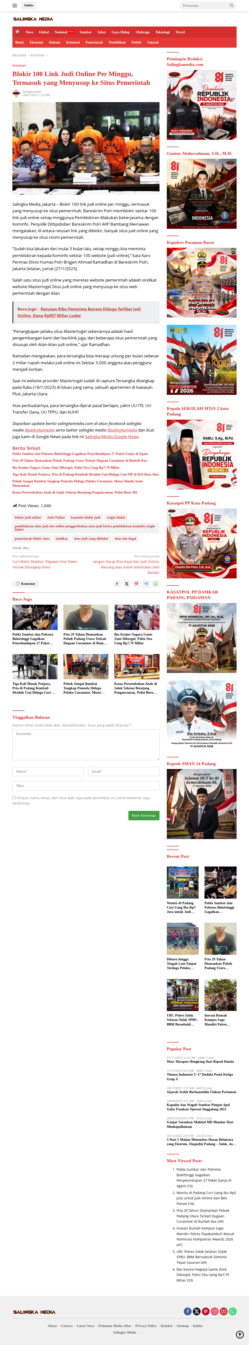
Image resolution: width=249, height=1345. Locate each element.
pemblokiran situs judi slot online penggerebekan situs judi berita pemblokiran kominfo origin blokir (85, 527)
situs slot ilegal (125, 538)
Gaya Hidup (121, 32)
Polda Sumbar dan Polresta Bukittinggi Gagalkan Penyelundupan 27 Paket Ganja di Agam (80, 454)
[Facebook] (188, 1312)
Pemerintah (94, 42)
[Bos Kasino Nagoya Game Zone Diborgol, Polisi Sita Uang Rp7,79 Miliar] (137, 617)
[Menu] (15, 5)
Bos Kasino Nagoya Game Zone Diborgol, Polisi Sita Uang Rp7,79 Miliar (66, 467)
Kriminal (73, 42)
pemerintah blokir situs (32, 538)
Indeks (28, 5)
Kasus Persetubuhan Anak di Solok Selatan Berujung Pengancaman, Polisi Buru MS (74, 492)
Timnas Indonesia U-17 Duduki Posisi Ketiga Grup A (200, 1077)
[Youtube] (224, 1312)
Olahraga (143, 32)
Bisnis (19, 42)
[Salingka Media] (33, 18)
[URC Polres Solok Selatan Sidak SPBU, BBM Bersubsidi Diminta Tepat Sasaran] (183, 995)
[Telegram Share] (146, 583)
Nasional (61, 32)
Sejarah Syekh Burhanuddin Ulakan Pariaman (201, 1092)
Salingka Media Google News (112, 436)
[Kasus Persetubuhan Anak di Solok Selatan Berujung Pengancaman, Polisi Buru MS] (137, 666)
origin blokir (116, 517)
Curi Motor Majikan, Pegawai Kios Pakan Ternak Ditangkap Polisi (44, 561)
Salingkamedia (32, 91)
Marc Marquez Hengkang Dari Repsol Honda (200, 1061)
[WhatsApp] (233, 1312)
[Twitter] (197, 1312)
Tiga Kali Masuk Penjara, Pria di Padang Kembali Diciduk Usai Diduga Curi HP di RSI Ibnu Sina (85, 474)
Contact (67, 1326)
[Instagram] (215, 1312)
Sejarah (153, 42)
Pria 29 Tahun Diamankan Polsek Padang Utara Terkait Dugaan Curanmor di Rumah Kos (79, 460)
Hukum (54, 42)
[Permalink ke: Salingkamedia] (16, 93)
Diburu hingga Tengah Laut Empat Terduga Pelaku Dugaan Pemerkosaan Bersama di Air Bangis (181, 964)
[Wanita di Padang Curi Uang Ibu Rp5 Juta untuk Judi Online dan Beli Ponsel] (183, 883)
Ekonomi (36, 42)
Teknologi (162, 32)
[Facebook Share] (117, 583)
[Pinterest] (206, 1312)
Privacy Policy (146, 1326)
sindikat (62, 538)
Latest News (85, 1326)
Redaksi (166, 1326)
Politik (137, 42)
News (29, 32)
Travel (180, 32)
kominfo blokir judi (85, 517)
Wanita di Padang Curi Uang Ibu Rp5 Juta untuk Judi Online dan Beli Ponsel (181, 907)
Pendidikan (117, 42)
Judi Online (56, 517)
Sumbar (86, 32)
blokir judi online (28, 517)
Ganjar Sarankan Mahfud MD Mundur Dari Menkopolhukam (200, 1124)
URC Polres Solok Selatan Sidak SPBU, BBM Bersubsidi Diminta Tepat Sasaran (182, 1020)
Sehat (102, 32)
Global (44, 32)
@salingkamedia (40, 430)
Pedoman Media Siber (114, 1326)
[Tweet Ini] (126, 583)
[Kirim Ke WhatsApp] (156, 583)
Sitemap (183, 1326)
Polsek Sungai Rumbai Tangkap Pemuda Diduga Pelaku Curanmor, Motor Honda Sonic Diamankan (77, 483)
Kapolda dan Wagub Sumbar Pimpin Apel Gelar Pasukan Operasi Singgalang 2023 (198, 1107)
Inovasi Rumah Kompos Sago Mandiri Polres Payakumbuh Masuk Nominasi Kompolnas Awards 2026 (220, 1020)
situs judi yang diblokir (91, 538)
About (52, 1326)
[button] (232, 5)
